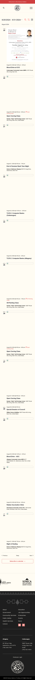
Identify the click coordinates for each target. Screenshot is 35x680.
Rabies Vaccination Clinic (15, 505)
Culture (5, 624)
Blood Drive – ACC (13, 456)
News (20, 621)
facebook (23, 625)
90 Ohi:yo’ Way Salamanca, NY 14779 (9, 644)
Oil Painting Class (13, 303)
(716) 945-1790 (7, 647)
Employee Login (17, 657)
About (5, 610)
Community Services (9, 615)
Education (21, 610)
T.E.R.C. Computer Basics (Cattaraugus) (15, 214)
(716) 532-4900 (26, 649)
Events (20, 618)
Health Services (8, 621)
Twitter (19, 625)
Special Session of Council (16, 409)
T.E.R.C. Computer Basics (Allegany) (19, 258)
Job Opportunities (24, 612)
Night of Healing (12, 544)
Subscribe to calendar (16, 561)
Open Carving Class (13, 116)
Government (7, 612)
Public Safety (7, 618)
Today (17, 555)
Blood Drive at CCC (13, 67)
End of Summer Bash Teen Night (18, 166)
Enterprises (22, 615)
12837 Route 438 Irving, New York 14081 (27, 645)
